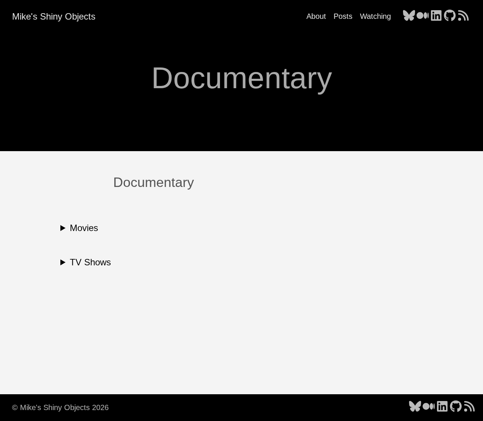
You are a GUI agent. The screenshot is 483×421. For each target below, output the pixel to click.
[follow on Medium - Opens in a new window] (423, 16)
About (316, 16)
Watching (375, 16)
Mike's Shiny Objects (53, 16)
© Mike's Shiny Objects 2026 (60, 407)
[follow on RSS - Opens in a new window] (463, 16)
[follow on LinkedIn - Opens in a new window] (436, 16)
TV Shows (90, 262)
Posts (343, 16)
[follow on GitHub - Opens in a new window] (450, 16)
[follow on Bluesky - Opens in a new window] (409, 16)
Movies (84, 228)
